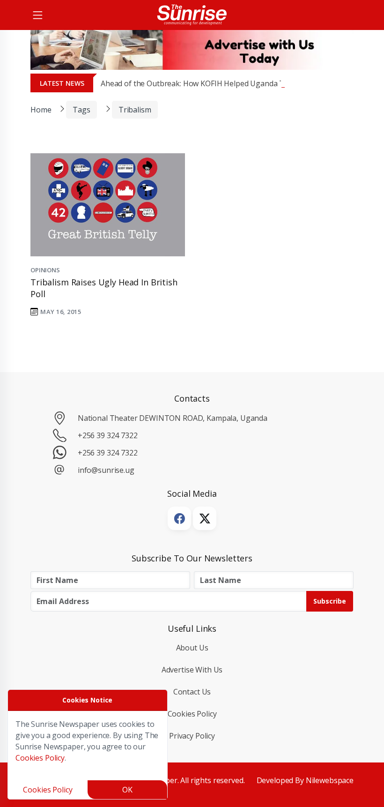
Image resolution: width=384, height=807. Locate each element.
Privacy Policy (192, 736)
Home (40, 110)
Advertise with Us (192, 670)
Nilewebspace (330, 780)
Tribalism (134, 110)
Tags (81, 110)
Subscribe (329, 601)
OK (127, 790)
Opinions (45, 270)
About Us (192, 648)
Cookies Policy (192, 714)
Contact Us (192, 692)
